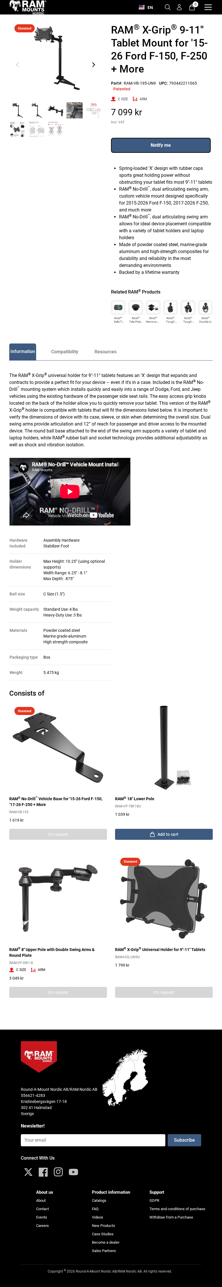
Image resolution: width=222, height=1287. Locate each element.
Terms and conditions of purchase (177, 1209)
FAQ (95, 1209)
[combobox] (145, 7)
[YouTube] (73, 1172)
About (41, 1200)
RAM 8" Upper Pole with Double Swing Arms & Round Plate (52, 952)
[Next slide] (93, 64)
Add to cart (168, 834)
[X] (28, 1172)
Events (41, 1217)
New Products (103, 1225)
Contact (42, 1209)
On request (58, 834)
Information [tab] (22, 351)
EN (150, 7)
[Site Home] (27, 7)
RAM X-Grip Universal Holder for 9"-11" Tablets (160, 949)
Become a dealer (105, 1242)
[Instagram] (58, 1172)
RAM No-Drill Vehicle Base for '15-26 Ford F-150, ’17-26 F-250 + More (55, 801)
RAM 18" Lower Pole (134, 798)
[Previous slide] (17, 64)
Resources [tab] (105, 351)
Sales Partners (104, 1251)
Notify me (161, 145)
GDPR (154, 1200)
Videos (97, 1217)
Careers (42, 1225)
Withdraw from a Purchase (171, 1217)
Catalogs (99, 1200)
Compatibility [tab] (64, 351)
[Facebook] (43, 1172)
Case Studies (103, 1234)
